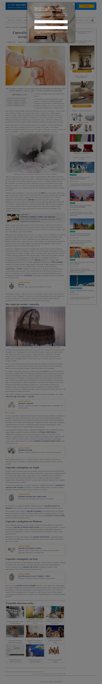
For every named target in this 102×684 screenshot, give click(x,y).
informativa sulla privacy (59, 31)
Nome (36, 19)
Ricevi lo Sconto (41, 37)
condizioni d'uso (50, 31)
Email (36, 25)
